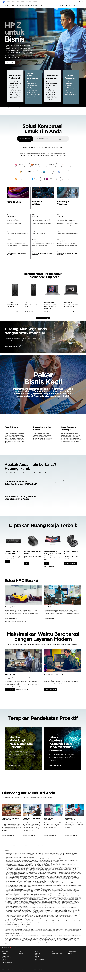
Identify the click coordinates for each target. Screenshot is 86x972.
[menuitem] (8, 1)
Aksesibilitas (17, 966)
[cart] (79, 1)
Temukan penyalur (22, 954)
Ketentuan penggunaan (29, 966)
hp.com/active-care (66, 911)
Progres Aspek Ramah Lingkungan (8, 957)
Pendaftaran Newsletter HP (7, 962)
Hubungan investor (5, 956)
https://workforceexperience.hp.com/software (52, 897)
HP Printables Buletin (6, 963)
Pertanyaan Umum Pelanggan (40, 960)
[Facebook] (69, 953)
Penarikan (4, 966)
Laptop (8, 1)
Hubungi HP (4, 953)
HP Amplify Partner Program (57, 953)
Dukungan (35, 1)
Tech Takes (4, 960)
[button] (43, 850)
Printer (17, 1)
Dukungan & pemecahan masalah (41, 954)
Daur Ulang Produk (10, 966)
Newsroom (4, 959)
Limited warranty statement (39, 966)
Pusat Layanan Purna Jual (40, 959)
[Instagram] (71, 953)
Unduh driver (37, 953)
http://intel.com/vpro (46, 865)
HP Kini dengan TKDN (56, 966)
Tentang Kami (5, 951)
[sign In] (82, 1)
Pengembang (54, 954)
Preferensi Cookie (48, 966)
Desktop (13, 1)
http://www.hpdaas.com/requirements (39, 916)
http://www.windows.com (27, 857)
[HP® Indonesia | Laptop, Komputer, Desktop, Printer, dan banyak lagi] (3, 1)
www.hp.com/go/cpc (33, 905)
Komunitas (37, 956)
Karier (3, 954)
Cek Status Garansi (38, 957)
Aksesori (22, 1)
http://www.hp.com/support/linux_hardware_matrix (58, 858)
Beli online (21, 953)
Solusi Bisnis (28, 1)
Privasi (22, 966)
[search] (76, 1)
